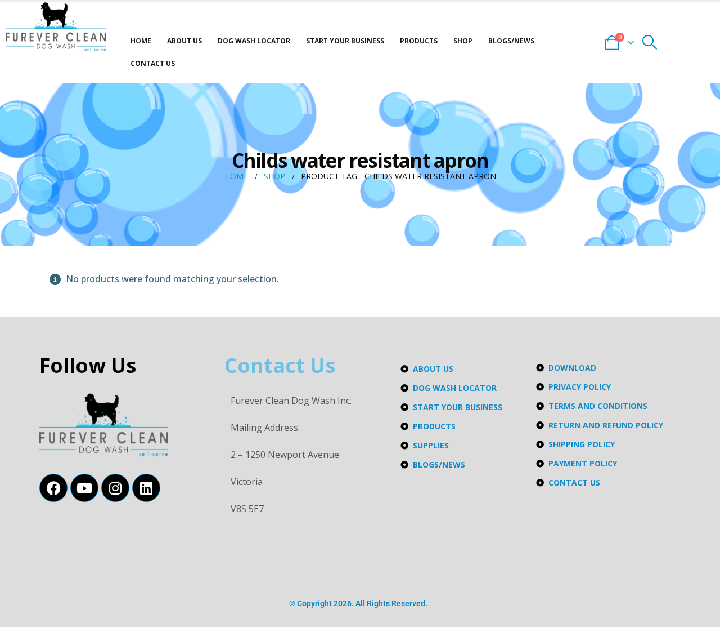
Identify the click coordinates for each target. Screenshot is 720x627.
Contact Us (152, 63)
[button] (650, 42)
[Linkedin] (146, 488)
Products (419, 41)
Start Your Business (345, 41)
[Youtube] (84, 488)
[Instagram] (115, 488)
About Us (184, 41)
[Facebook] (53, 488)
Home (140, 41)
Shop (462, 41)
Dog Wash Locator (254, 41)
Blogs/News (511, 41)
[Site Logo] (56, 27)
